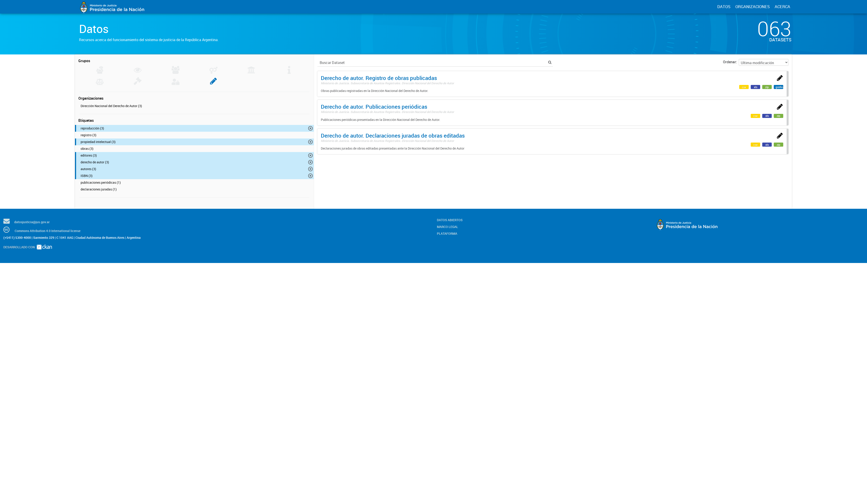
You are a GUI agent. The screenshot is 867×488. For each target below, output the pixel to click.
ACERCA (782, 6)
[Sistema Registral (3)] (213, 83)
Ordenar (729, 62)
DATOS (723, 6)
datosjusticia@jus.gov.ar (32, 222)
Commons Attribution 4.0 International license (47, 231)
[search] (550, 62)
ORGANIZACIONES (752, 6)
